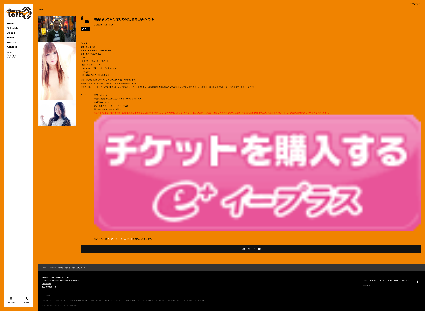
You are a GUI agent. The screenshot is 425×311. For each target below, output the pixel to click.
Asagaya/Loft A (130, 300)
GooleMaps (46, 283)
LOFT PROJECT (47, 300)
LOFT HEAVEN (187, 300)
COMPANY (366, 286)
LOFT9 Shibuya (159, 300)
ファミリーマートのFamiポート (120, 238)
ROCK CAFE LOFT (174, 300)
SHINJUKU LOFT (61, 300)
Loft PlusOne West (144, 300)
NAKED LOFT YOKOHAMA (113, 300)
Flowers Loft (199, 300)
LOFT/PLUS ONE (96, 300)
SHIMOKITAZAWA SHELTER (78, 300)
